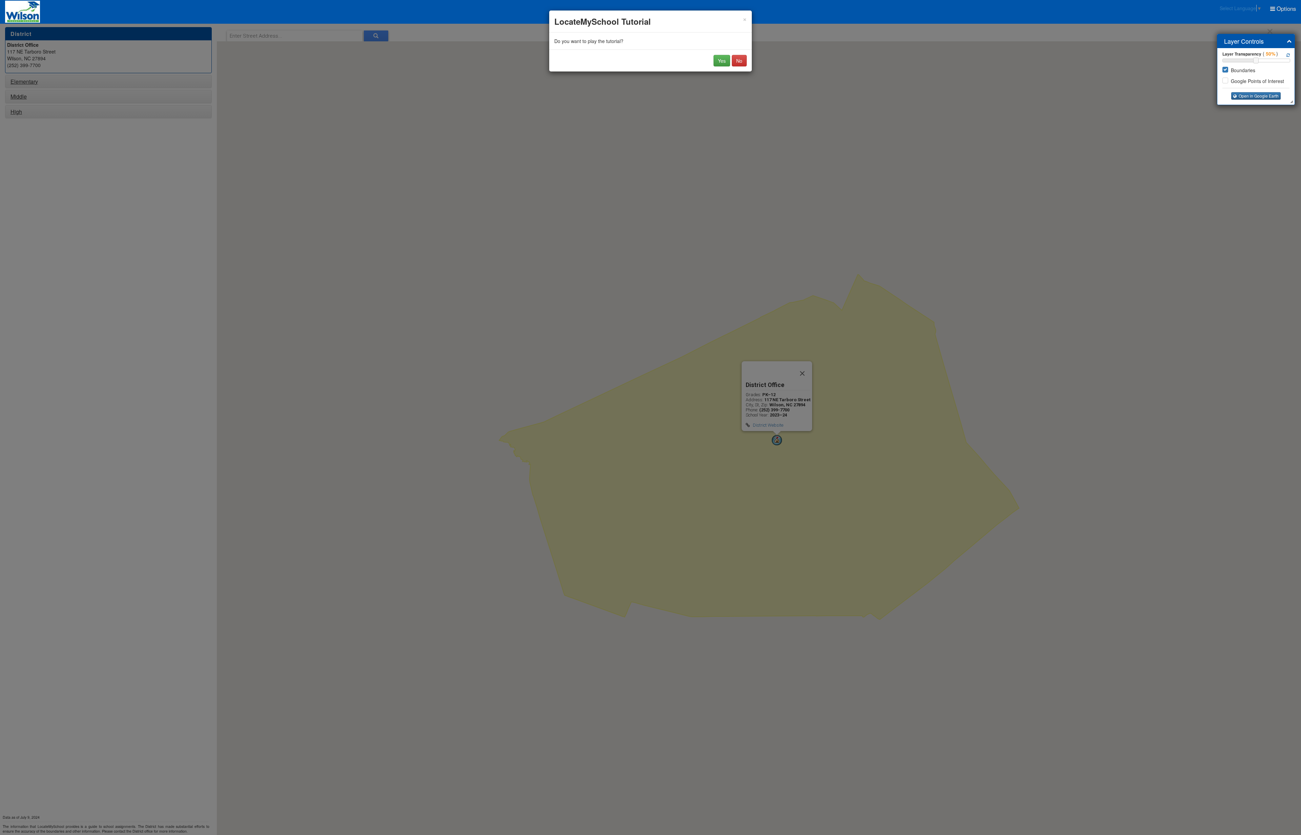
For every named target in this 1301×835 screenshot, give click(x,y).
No (739, 60)
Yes (722, 60)
